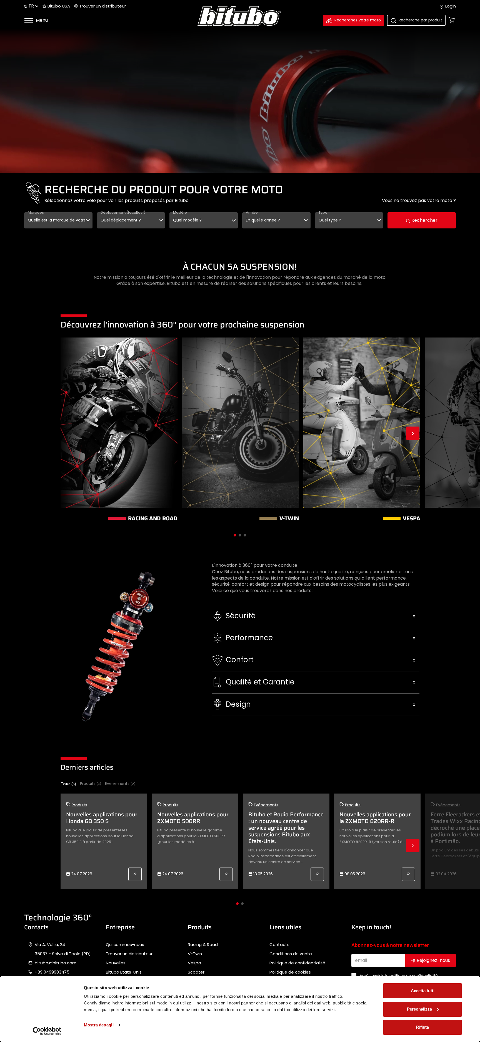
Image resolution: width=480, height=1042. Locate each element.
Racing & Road (203, 944)
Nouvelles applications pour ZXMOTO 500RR (193, 817)
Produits (90, 783)
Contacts (279, 944)
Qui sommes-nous (125, 944)
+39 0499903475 (52, 972)
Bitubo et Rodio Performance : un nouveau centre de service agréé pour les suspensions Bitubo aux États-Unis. (286, 827)
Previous (67, 433)
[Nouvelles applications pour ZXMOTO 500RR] (226, 874)
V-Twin (195, 953)
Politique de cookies (290, 972)
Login (450, 6)
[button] (315, 616)
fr (31, 6)
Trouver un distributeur (102, 6)
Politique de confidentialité (297, 962)
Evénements (120, 783)
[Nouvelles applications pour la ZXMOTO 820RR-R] (408, 874)
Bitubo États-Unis (124, 972)
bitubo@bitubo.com (55, 962)
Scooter (196, 972)
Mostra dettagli (99, 1025)
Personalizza (419, 1009)
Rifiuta (422, 1027)
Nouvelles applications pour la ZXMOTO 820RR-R (375, 817)
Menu (41, 20)
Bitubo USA (58, 6)
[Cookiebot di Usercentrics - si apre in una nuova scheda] (47, 1031)
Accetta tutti (422, 990)
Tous (68, 783)
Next (412, 433)
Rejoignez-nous (433, 960)
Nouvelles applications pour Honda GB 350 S (102, 817)
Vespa (194, 962)
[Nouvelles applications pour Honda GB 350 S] (135, 874)
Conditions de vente (290, 953)
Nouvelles (116, 962)
